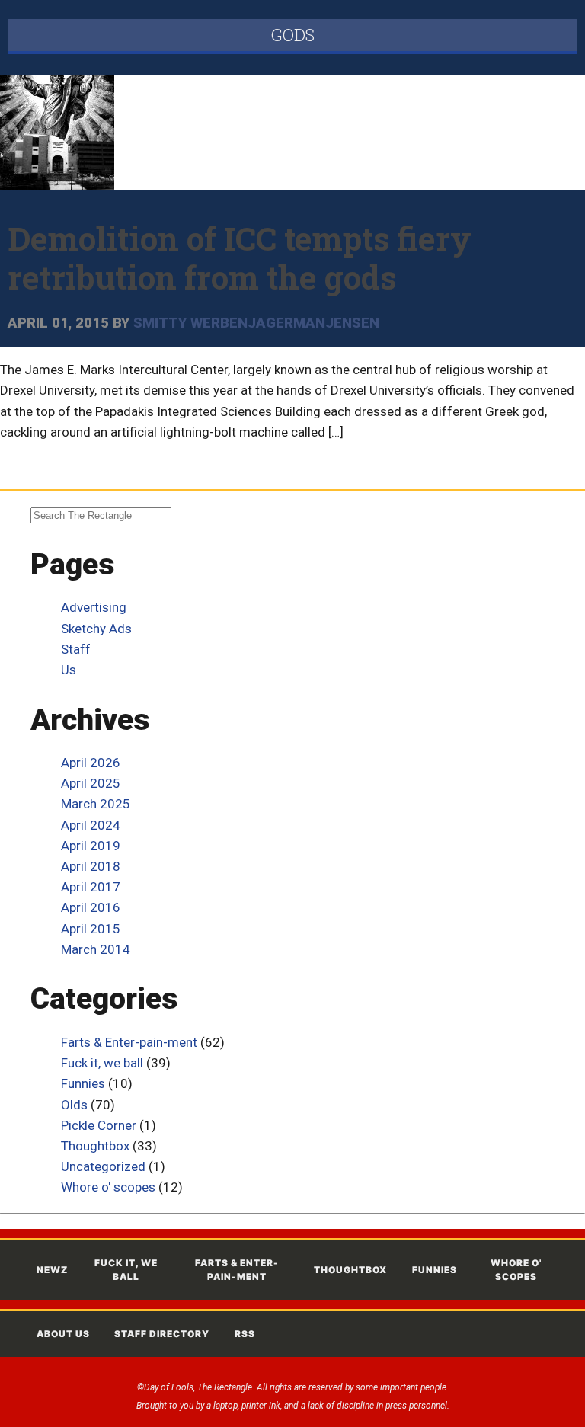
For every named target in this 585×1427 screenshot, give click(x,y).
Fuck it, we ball (102, 1062)
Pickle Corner (98, 1125)
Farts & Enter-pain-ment (129, 1042)
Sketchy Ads (96, 628)
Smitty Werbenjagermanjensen (256, 323)
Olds (74, 1104)
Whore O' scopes (516, 1269)
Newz (52, 1269)
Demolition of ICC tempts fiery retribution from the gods (240, 257)
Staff (76, 649)
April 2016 (90, 907)
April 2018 (90, 866)
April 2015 (90, 928)
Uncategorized (103, 1166)
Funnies (83, 1083)
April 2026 (90, 762)
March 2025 (95, 803)
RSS (245, 1333)
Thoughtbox (95, 1145)
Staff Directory (161, 1333)
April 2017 (90, 886)
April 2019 (90, 845)
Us (68, 669)
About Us (63, 1333)
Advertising (93, 607)
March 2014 (95, 949)
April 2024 (90, 825)
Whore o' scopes (108, 1187)
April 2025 (90, 783)
